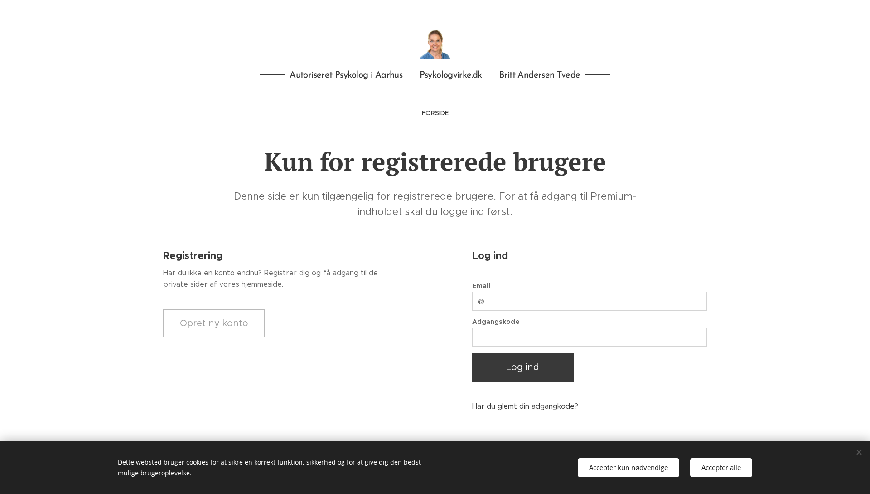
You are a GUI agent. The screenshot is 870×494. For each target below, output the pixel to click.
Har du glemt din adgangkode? (525, 406)
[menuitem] (435, 113)
